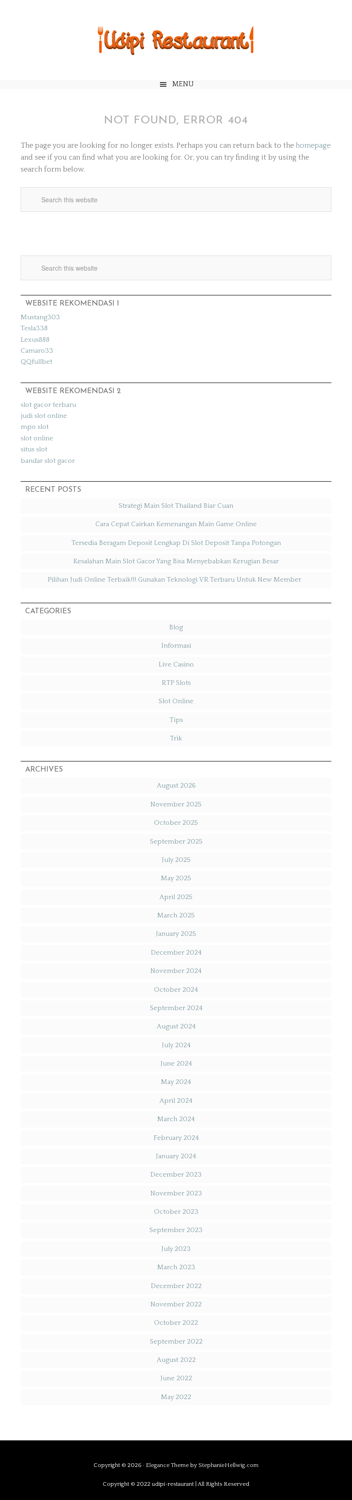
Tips (176, 720)
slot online (37, 438)
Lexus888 (35, 340)
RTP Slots (176, 683)
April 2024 (176, 1101)
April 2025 (176, 897)
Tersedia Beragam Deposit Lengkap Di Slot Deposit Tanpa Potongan (176, 543)
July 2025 (176, 860)
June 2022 (176, 1378)
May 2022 (176, 1397)
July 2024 (176, 1045)
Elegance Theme (167, 1465)
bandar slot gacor (48, 461)
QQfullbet (36, 362)
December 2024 (176, 952)
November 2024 (176, 971)
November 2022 (176, 1304)
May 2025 (176, 878)
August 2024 (176, 1026)
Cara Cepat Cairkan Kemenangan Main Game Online (176, 524)
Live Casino (176, 664)
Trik (176, 738)
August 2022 (176, 1360)
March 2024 (176, 1119)
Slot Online (176, 701)
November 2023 (176, 1193)
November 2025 (176, 804)
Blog (176, 627)
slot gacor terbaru (48, 405)
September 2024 (176, 1008)
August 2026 (176, 785)
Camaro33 (37, 351)
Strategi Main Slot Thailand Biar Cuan (176, 506)
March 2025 (176, 915)
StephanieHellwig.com (228, 1465)
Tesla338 (34, 328)
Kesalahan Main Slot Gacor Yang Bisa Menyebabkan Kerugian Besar (176, 561)
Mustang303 (40, 317)
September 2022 (176, 1341)
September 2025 (176, 841)
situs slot (34, 449)
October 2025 (176, 823)
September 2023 (176, 1230)
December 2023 (176, 1174)
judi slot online (44, 416)
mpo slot (35, 427)
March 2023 (176, 1267)
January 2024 (176, 1156)
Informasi (176, 646)
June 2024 (176, 1063)
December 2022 (176, 1286)
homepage (313, 145)
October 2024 (176, 990)
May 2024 (176, 1082)
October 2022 (176, 1323)
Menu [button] (183, 84)
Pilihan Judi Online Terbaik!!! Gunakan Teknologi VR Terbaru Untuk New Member (176, 579)
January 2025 (176, 934)
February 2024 (176, 1138)
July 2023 (176, 1249)
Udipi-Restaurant (176, 40)
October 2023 (176, 1212)
